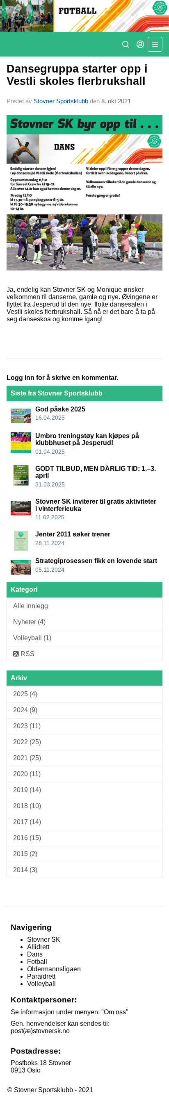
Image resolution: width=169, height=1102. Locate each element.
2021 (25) (27, 757)
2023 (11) (27, 726)
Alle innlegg (30, 605)
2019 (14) (27, 789)
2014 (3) (25, 869)
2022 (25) (27, 741)
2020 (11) (27, 773)
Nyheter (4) (29, 621)
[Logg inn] (140, 44)
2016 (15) (27, 837)
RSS (26, 653)
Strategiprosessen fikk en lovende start (96, 560)
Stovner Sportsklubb (61, 101)
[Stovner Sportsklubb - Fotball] (84, 16)
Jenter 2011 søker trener (72, 534)
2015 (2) (25, 853)
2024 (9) (25, 710)
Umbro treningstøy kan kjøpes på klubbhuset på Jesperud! (87, 439)
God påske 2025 (60, 409)
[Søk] (125, 44)
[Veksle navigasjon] (155, 44)
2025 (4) (25, 694)
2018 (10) (27, 805)
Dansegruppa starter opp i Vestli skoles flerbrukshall (77, 75)
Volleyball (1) (32, 637)
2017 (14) (27, 821)
